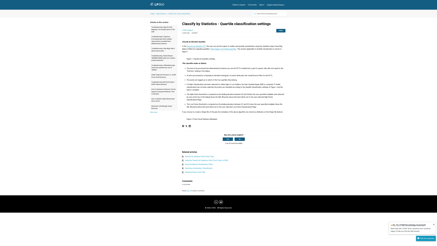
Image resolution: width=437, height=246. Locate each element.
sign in (189, 191)
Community (252, 5)
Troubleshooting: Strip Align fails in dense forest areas (163, 49)
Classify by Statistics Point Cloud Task (199, 156)
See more (154, 112)
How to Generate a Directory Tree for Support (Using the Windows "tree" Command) (163, 91)
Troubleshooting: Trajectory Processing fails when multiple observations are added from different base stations (161, 40)
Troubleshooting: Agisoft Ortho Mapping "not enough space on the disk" (163, 29)
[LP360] (157, 5)
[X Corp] (186, 126)
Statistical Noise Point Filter (195, 172)
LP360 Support (187, 30)
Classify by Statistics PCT (196, 46)
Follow (281, 30)
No (240, 139)
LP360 (152, 14)
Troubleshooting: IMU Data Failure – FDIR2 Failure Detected (163, 83)
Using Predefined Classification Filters (199, 164)
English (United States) (275, 5)
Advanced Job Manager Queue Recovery (161, 107)
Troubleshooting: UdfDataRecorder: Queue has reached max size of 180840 (163, 67)
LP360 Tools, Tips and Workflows (179, 14)
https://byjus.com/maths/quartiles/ (223, 49)
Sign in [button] (261, 5)
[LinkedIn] (190, 126)
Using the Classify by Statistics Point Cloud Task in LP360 (206, 160)
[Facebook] (183, 126)
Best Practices (161, 14)
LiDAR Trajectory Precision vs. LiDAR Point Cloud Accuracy (163, 76)
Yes (228, 139)
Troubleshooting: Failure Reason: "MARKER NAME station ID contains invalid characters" (163, 58)
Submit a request (238, 5)
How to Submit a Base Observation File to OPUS (163, 100)
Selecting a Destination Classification (199, 168)
